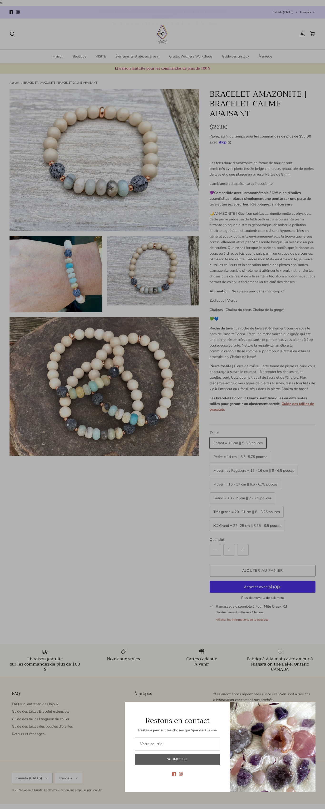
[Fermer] (309, 708)
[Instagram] (181, 774)
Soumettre (177, 759)
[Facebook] (174, 774)
